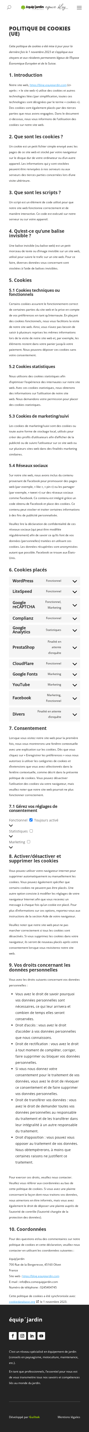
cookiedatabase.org (22, 1302)
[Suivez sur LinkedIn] (32, 1336)
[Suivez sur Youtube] (41, 1336)
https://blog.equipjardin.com (48, 85)
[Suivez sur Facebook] (13, 1336)
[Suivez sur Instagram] (22, 1336)
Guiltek (34, 1417)
